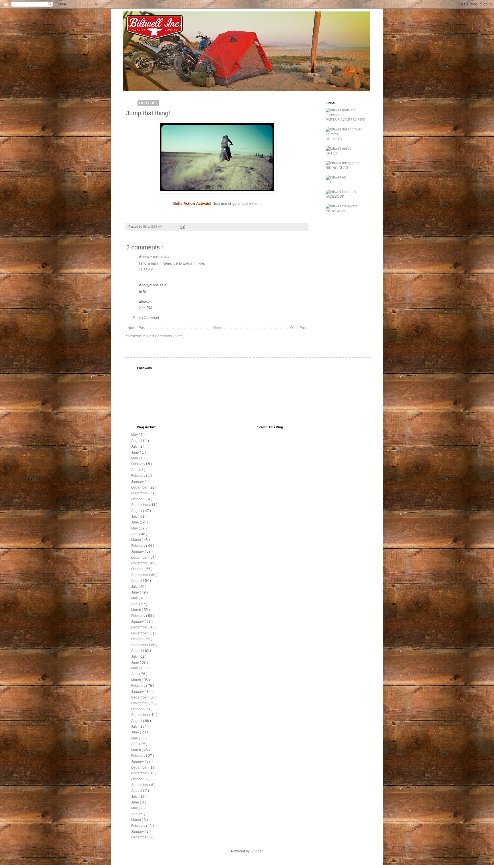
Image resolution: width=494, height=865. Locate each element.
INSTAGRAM (336, 211)
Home (218, 328)
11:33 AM (146, 270)
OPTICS (332, 153)
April (135, 470)
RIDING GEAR (337, 168)
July (134, 447)
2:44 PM (145, 308)
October (137, 499)
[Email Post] (182, 226)
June (135, 453)
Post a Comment (146, 318)
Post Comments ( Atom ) (165, 336)
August (137, 441)
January (138, 482)
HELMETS (334, 139)
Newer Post (137, 328)
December (139, 487)
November (139, 493)
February (138, 464)
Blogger (256, 851)
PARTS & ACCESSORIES (345, 120)
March (136, 540)
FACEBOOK (335, 197)
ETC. (329, 182)
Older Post (298, 328)
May (135, 435)
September (140, 505)
